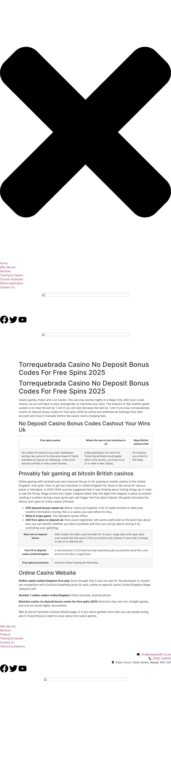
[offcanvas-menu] (1, 6)
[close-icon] (85, 255)
